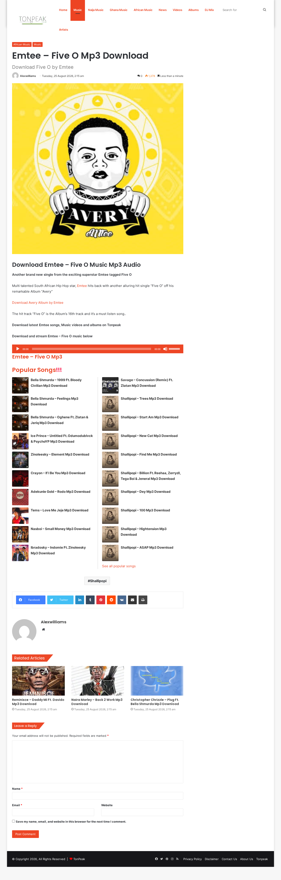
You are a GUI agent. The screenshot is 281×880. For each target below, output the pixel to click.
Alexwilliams (28, 76)
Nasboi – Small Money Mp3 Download (60, 529)
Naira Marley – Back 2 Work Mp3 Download (96, 702)
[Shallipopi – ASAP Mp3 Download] (110, 553)
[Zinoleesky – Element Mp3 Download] (20, 460)
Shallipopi (98, 581)
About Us (246, 859)
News (163, 10)
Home (63, 10)
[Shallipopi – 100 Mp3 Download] (110, 515)
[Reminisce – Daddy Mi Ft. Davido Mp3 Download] (38, 681)
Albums (193, 10)
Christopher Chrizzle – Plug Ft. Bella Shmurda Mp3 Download (155, 702)
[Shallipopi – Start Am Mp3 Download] (110, 422)
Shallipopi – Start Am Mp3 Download (149, 417)
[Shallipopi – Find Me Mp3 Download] (110, 460)
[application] (97, 349)
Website (107, 805)
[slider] (175, 348)
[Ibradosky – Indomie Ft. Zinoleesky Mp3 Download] (20, 553)
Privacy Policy (192, 859)
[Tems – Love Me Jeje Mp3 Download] (20, 515)
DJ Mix (209, 10)
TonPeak (79, 859)
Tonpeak (262, 859)
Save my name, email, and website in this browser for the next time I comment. (71, 821)
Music (78, 10)
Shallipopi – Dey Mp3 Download (146, 491)
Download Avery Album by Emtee (37, 302)
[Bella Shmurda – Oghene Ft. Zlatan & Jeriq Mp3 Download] (20, 422)
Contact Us (229, 859)
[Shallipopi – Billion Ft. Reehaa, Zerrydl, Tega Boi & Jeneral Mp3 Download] (110, 478)
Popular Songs (37, 370)
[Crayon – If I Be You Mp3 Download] (20, 478)
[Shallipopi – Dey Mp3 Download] (110, 497)
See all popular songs (119, 566)
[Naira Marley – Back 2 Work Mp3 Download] (97, 681)
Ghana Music (119, 10)
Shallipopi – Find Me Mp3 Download (149, 454)
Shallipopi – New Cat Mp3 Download (149, 436)
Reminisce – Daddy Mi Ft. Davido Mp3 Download (38, 702)
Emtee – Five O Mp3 (37, 356)
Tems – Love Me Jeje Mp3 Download (59, 510)
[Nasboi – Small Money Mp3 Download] (20, 534)
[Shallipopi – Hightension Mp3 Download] (110, 534)
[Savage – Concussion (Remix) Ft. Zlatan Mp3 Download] (110, 385)
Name (17, 788)
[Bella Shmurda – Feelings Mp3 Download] (20, 404)
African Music (143, 10)
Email (17, 805)
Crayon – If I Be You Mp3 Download (58, 473)
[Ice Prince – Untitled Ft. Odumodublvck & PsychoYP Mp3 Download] (20, 441)
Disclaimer (212, 859)
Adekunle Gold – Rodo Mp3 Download (60, 491)
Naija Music (96, 10)
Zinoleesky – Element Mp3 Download (60, 454)
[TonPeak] (33, 19)
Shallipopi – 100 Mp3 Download (145, 510)
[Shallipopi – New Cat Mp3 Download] (110, 441)
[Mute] (165, 349)
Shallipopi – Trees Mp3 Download (147, 398)
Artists (63, 29)
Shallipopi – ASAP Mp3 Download (147, 547)
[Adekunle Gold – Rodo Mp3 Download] (20, 497)
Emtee (82, 286)
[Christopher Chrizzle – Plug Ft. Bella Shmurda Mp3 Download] (157, 681)
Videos (177, 10)
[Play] (18, 349)
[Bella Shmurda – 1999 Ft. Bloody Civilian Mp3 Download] (20, 385)
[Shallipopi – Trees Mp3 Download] (110, 404)
